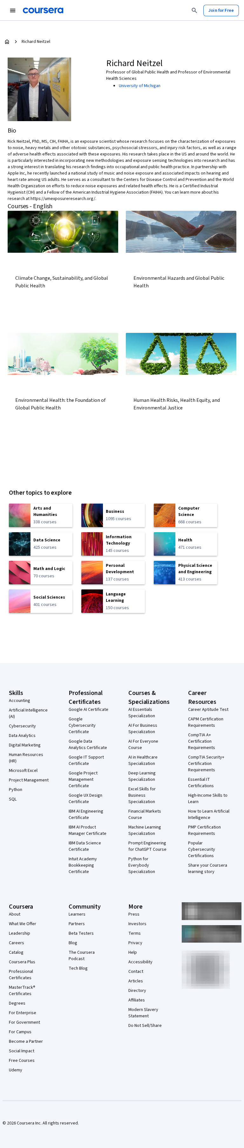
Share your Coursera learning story (207, 868)
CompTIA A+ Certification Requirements (201, 741)
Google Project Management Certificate (83, 779)
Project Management (29, 780)
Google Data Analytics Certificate (88, 744)
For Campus (20, 1032)
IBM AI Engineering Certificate (86, 814)
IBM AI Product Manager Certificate (87, 830)
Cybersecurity (22, 726)
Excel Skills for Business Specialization (142, 795)
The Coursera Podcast (82, 955)
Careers (16, 943)
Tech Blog (78, 968)
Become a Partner (26, 1041)
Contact (135, 971)
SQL (13, 799)
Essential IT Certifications (201, 782)
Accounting (19, 701)
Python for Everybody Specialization (141, 865)
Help (132, 952)
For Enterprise (22, 1013)
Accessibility (140, 962)
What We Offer (22, 924)
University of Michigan (139, 86)
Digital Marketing (25, 745)
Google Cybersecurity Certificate (82, 725)
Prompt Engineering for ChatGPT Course (147, 846)
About (14, 914)
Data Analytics (22, 735)
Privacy (135, 943)
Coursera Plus (22, 962)
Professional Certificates (21, 974)
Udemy (15, 1070)
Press (133, 914)
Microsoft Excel (23, 770)
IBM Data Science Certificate (85, 846)
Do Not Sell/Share (145, 1025)
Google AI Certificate (88, 709)
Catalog (16, 952)
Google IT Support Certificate (86, 760)
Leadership (19, 933)
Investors (137, 924)
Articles (135, 981)
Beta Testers (81, 933)
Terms (134, 933)
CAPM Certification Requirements (205, 722)
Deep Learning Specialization (142, 776)
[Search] (194, 10)
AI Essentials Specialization (141, 712)
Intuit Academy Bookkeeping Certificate (83, 865)
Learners (77, 914)
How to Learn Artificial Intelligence (208, 814)
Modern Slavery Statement (143, 1013)
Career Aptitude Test (208, 709)
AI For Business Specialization (142, 728)
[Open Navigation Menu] (12, 10)
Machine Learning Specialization (144, 830)
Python (15, 790)
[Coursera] (43, 10)
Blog (73, 943)
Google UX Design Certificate (85, 798)
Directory (137, 990)
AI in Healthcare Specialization (143, 760)
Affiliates (136, 1000)
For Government (24, 1022)
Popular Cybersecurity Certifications (201, 849)
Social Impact (21, 1051)
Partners (77, 924)
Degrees (17, 1003)
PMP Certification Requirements (204, 830)
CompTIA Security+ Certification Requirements (206, 763)
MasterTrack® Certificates (22, 990)
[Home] (7, 41)
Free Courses (22, 1060)
